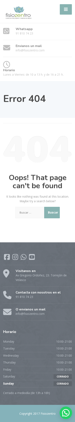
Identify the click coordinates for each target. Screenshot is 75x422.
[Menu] (66, 9)
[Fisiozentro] (18, 11)
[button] (66, 413)
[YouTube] (32, 258)
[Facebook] (7, 258)
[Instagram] (15, 258)
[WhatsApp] (24, 258)
